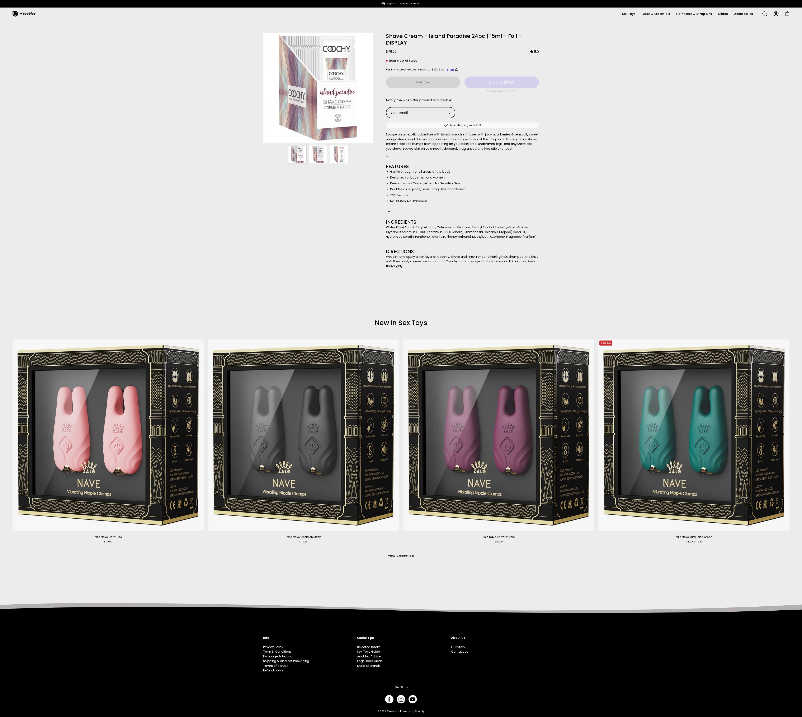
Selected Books (368, 647)
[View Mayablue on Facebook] (389, 699)
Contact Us (459, 651)
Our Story (458, 647)
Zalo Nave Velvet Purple (499, 537)
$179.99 (108, 541)
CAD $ (399, 687)
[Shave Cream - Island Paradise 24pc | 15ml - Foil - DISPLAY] (297, 154)
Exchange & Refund (277, 656)
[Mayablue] (24, 14)
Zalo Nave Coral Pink (108, 537)
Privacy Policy (273, 647)
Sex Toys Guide (368, 651)
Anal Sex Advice (369, 656)
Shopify (419, 711)
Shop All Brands (369, 666)
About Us (458, 638)
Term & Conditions (277, 651)
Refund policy (273, 670)
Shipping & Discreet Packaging (286, 661)
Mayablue (393, 711)
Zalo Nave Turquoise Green (693, 537)
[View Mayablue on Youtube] (413, 699)
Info (266, 638)
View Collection (401, 556)
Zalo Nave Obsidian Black (303, 537)
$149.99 (693, 541)
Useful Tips (365, 638)
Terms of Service (275, 666)
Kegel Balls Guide (370, 661)
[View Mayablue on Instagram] (401, 699)
